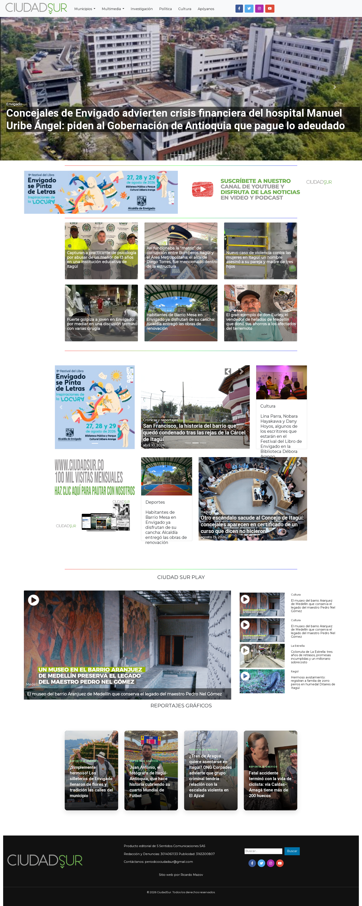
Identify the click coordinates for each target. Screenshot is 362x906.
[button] (239, 9)
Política (165, 9)
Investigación (142, 9)
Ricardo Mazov (192, 875)
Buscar (292, 851)
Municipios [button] (83, 9)
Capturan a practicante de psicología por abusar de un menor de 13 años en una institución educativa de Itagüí (101, 259)
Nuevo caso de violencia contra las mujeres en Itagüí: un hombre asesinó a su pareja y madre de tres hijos (259, 259)
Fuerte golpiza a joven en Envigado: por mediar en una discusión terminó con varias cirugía (102, 324)
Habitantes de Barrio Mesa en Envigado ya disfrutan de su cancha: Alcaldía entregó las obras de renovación (181, 322)
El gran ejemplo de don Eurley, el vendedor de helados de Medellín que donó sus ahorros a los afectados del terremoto (261, 322)
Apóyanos (206, 9)
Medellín (33, 684)
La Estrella (298, 645)
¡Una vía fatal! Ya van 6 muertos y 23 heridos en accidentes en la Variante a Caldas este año (195, 432)
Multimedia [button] (112, 9)
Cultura (184, 9)
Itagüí (295, 671)
